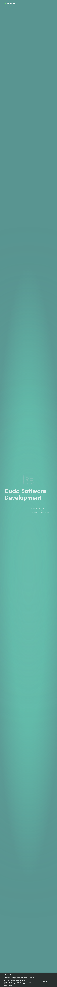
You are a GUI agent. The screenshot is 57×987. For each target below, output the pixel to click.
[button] (19, 985)
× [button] (55, 974)
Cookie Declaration (22, 980)
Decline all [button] (44, 981)
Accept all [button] (44, 978)
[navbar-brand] (8, 2)
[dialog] (28, 980)
